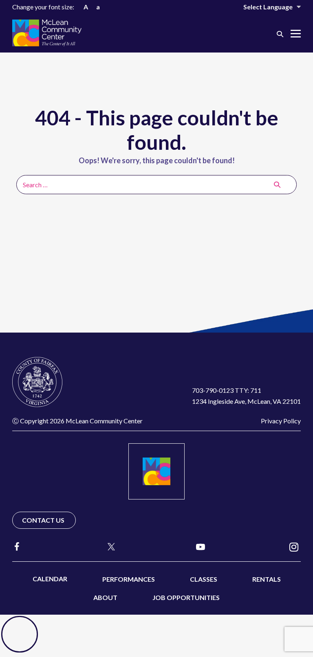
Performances (128, 579)
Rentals (266, 579)
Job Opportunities (186, 597)
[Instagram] (293, 546)
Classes (203, 579)
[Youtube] (200, 546)
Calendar (50, 579)
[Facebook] (17, 546)
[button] (280, 33)
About (105, 597)
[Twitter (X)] (107, 546)
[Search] (277, 184)
